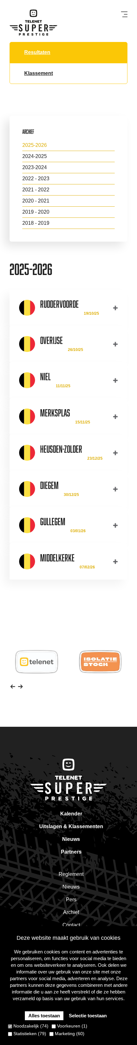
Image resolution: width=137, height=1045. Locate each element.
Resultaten (37, 52)
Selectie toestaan (88, 1015)
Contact (71, 925)
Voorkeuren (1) (71, 1025)
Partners (71, 852)
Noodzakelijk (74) (30, 1025)
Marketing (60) (69, 1033)
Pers (71, 899)
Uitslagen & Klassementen (71, 826)
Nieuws (71, 839)
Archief (71, 912)
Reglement (71, 874)
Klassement (38, 73)
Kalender (71, 813)
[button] (13, 686)
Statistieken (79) (29, 1033)
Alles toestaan (44, 1015)
